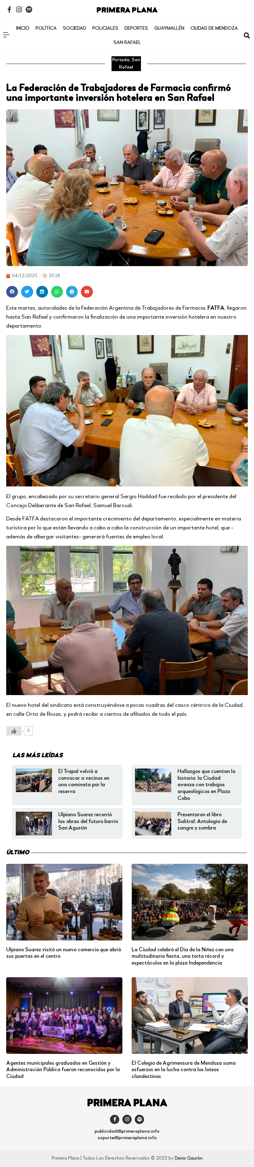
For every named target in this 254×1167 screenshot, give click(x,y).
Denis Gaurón (189, 1158)
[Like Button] (14, 731)
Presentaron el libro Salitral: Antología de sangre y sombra (202, 821)
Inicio (22, 28)
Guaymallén (169, 28)
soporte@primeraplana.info (127, 1137)
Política (46, 28)
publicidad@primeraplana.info (127, 1131)
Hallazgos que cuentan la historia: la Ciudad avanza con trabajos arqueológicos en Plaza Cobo (206, 785)
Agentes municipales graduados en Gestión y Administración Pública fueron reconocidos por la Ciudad (63, 1069)
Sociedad (74, 28)
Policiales (105, 28)
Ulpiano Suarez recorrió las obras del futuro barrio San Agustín (88, 821)
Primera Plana (127, 10)
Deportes (136, 28)
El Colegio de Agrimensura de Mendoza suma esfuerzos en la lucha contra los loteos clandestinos (184, 1069)
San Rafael (127, 42)
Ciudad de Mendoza (214, 28)
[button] (246, 35)
